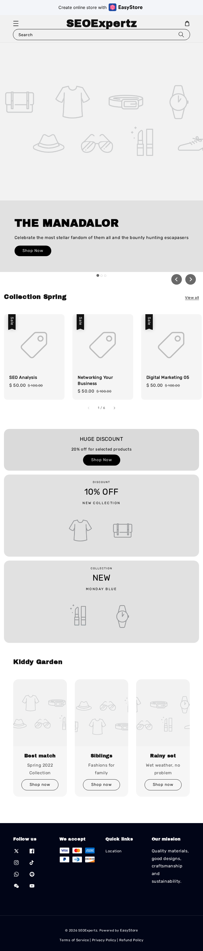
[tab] (97, 275)
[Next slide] (190, 279)
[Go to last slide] (176, 279)
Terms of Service (74, 940)
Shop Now (32, 250)
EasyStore (129, 930)
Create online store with (82, 7)
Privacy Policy (104, 940)
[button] (16, 23)
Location (113, 851)
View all (192, 297)
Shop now (40, 784)
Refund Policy (131, 940)
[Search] (181, 34)
